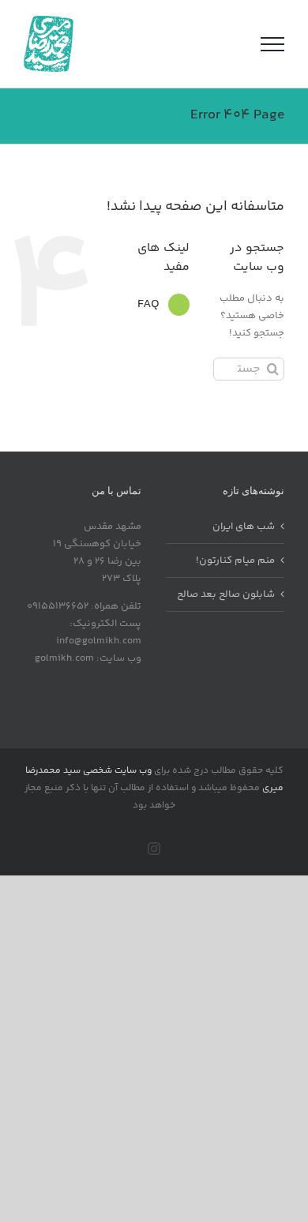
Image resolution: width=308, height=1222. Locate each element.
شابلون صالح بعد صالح (226, 594)
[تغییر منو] (272, 44)
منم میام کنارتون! (235, 560)
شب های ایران (243, 526)
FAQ (148, 304)
